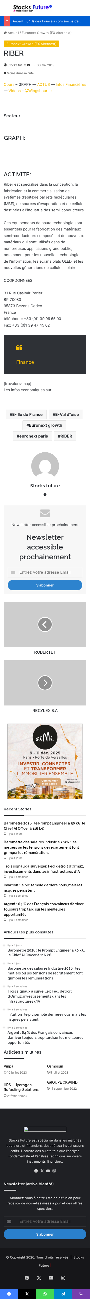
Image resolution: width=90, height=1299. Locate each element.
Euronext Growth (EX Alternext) (47, 33)
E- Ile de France (27, 414)
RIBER (66, 436)
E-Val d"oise (67, 414)
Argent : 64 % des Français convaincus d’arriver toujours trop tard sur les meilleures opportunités (44, 909)
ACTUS (43, 84)
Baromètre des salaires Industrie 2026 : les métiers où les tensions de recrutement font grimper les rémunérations (41, 847)
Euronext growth (45, 425)
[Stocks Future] (32, 8)
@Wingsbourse (38, 90)
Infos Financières (71, 84)
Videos (14, 90)
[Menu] (6, 10)
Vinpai (9, 1066)
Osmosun (55, 1066)
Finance (25, 362)
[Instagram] (54, 1171)
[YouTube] (48, 1171)
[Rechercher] (83, 10)
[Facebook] (36, 1171)
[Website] (45, 494)
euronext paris (33, 436)
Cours (9, 84)
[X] (42, 1171)
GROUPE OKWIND (62, 1082)
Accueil (13, 33)
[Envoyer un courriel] (28, 65)
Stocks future (17, 65)
